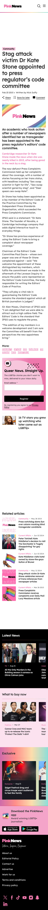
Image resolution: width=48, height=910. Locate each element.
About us (7, 853)
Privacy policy (10, 885)
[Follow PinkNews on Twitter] (5, 898)
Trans (13, 352)
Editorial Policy (10, 858)
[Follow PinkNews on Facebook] (12, 898)
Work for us (8, 874)
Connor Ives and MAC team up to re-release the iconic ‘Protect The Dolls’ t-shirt (18, 731)
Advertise (7, 869)
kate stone (33, 349)
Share (8, 97)
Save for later (23, 97)
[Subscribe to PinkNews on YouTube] (24, 898)
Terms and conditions (14, 879)
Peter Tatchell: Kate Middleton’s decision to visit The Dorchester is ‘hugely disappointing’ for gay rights (32, 543)
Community (8, 49)
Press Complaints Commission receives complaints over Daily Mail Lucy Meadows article (31, 594)
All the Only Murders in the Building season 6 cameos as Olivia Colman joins (19, 672)
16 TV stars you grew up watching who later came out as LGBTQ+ (32, 423)
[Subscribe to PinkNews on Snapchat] (37, 898)
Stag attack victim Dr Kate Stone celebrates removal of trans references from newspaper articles (32, 577)
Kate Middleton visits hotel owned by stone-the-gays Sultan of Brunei (32, 559)
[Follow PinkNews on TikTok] (18, 898)
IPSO (25, 349)
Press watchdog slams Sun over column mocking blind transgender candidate (32, 524)
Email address (14, 383)
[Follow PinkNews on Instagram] (31, 898)
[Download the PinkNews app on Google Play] (29, 829)
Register (24, 398)
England (17, 349)
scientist (5, 352)
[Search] (39, 6)
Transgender (23, 352)
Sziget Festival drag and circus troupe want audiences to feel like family (19, 790)
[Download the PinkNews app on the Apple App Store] (10, 829)
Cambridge (7, 349)
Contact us (8, 863)
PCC (41, 349)
